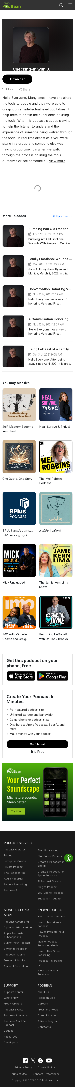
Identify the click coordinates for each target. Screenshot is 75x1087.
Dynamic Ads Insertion (18, 927)
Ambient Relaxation (16, 966)
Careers (43, 1003)
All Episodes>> (63, 216)
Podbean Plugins (14, 954)
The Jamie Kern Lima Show (53, 585)
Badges (8, 1030)
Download (17, 79)
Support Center (13, 992)
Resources (10, 1036)
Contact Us (45, 1026)
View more (57, 161)
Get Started (37, 744)
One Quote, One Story (17, 479)
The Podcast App (15, 872)
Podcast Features (15, 849)
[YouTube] (49, 1060)
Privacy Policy (23, 1067)
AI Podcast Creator (49, 881)
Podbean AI (11, 890)
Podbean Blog (46, 997)
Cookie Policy (46, 1067)
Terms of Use (18, 1073)
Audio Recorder (13, 878)
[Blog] (40, 1060)
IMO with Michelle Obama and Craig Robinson (14, 636)
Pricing (8, 855)
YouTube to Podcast (50, 892)
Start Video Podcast (50, 856)
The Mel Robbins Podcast (51, 481)
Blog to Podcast (47, 886)
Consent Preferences (46, 1073)
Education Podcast (49, 898)
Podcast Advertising (16, 921)
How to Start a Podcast (52, 916)
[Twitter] (33, 1060)
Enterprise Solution (16, 861)
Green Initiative (47, 1015)
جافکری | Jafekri (50, 530)
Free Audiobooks (14, 960)
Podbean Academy (16, 1015)
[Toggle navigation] (70, 5)
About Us (43, 992)
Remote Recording (15, 884)
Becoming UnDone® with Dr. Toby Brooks (53, 636)
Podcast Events (13, 1009)
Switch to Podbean (16, 948)
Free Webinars (13, 1003)
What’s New (11, 997)
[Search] (61, 5)
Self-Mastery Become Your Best (17, 429)
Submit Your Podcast (17, 942)
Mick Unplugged (13, 582)
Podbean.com (50, 1080)
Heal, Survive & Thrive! (54, 427)
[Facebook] (25, 1060)
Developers (11, 1042)
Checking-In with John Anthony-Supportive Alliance (33, 69)
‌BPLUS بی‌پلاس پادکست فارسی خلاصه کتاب (18, 533)
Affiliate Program (48, 1021)
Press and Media (48, 1009)
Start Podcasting (48, 850)
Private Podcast (13, 866)
